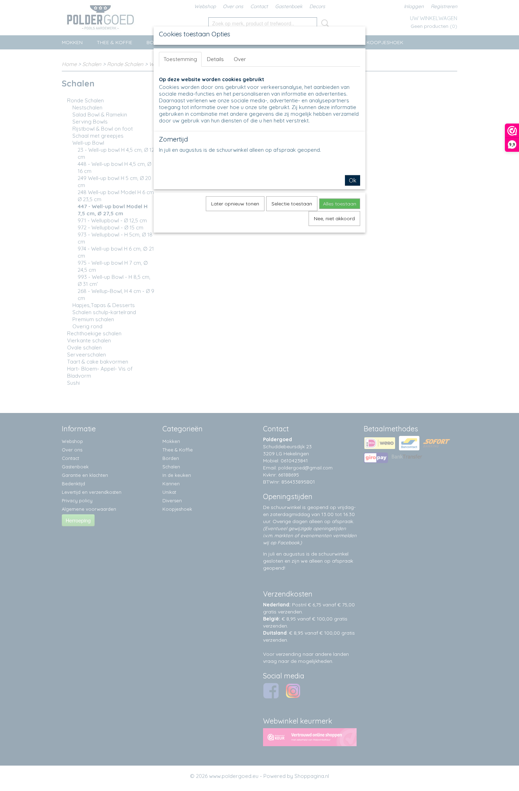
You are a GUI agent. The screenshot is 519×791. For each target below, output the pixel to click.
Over (240, 59)
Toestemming (180, 59)
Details (215, 59)
